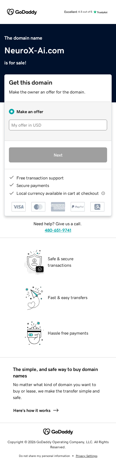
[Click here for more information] (103, 193)
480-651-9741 (58, 230)
